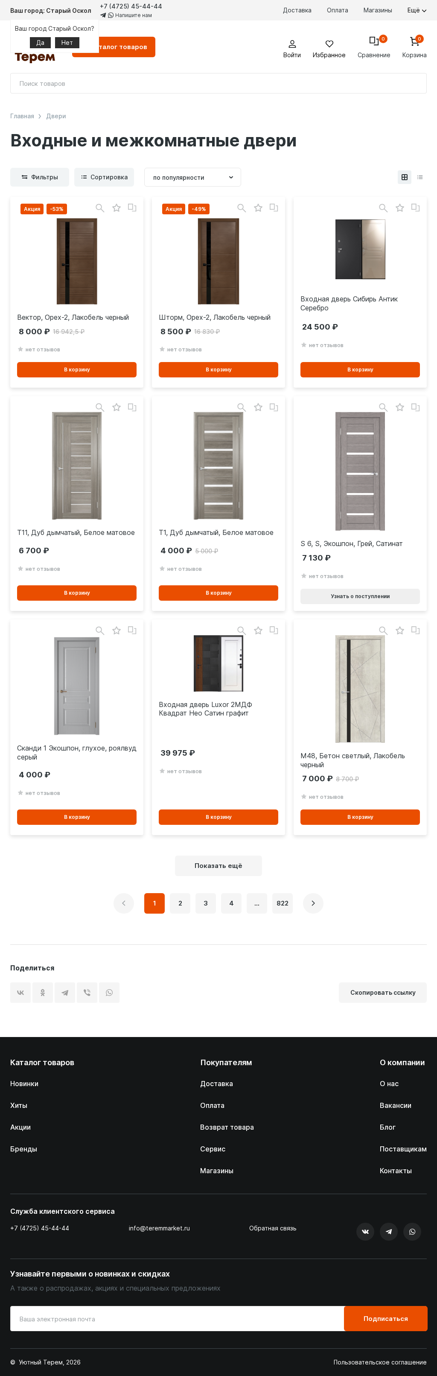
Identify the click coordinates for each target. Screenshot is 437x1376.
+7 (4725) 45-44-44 (131, 6)
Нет (67, 42)
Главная (22, 116)
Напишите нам (133, 15)
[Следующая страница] (313, 903)
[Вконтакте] (365, 1232)
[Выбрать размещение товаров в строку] (420, 177)
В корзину (77, 369)
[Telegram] (65, 992)
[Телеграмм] (389, 1232)
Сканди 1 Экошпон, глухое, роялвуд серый (77, 752)
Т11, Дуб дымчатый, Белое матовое (76, 532)
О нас (389, 1083)
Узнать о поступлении (360, 596)
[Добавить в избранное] (116, 208)
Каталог (118, 47)
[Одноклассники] (42, 992)
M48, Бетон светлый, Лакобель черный (352, 760)
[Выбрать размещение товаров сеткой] (404, 177)
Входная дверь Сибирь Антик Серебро (349, 303)
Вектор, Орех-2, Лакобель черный (73, 317)
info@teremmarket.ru (159, 1228)
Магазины (378, 10)
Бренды (23, 1149)
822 (282, 903)
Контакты (396, 1170)
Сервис (212, 1149)
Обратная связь (273, 1228)
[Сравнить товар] (132, 208)
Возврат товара (227, 1127)
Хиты (18, 1105)
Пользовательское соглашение (380, 1362)
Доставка (297, 10)
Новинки (24, 1083)
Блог (388, 1127)
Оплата (337, 10)
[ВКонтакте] (20, 992)
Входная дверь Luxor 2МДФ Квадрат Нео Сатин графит (205, 709)
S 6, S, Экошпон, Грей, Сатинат (351, 543)
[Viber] (87, 992)
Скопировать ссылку (383, 992)
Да (40, 42)
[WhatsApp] (109, 992)
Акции (20, 1127)
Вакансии (395, 1105)
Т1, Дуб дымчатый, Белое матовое (216, 532)
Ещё (415, 10)
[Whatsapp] (412, 1232)
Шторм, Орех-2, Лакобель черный (215, 317)
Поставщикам (403, 1149)
